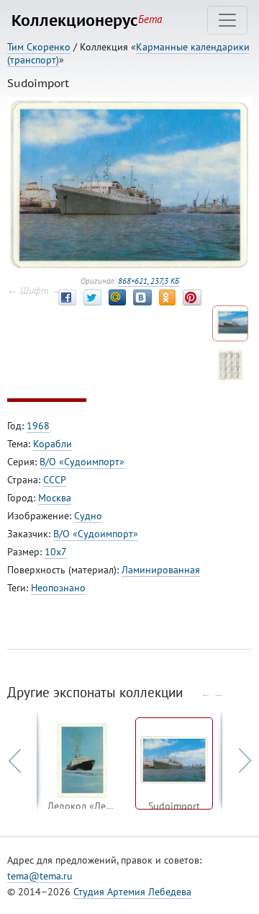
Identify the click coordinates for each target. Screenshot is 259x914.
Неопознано (58, 587)
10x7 (56, 551)
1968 (38, 425)
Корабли (52, 443)
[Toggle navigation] (227, 20)
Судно (88, 515)
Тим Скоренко (39, 46)
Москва (54, 497)
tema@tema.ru (40, 875)
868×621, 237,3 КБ (148, 281)
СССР (54, 479)
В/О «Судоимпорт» (82, 461)
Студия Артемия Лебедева (132, 891)
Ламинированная (161, 569)
